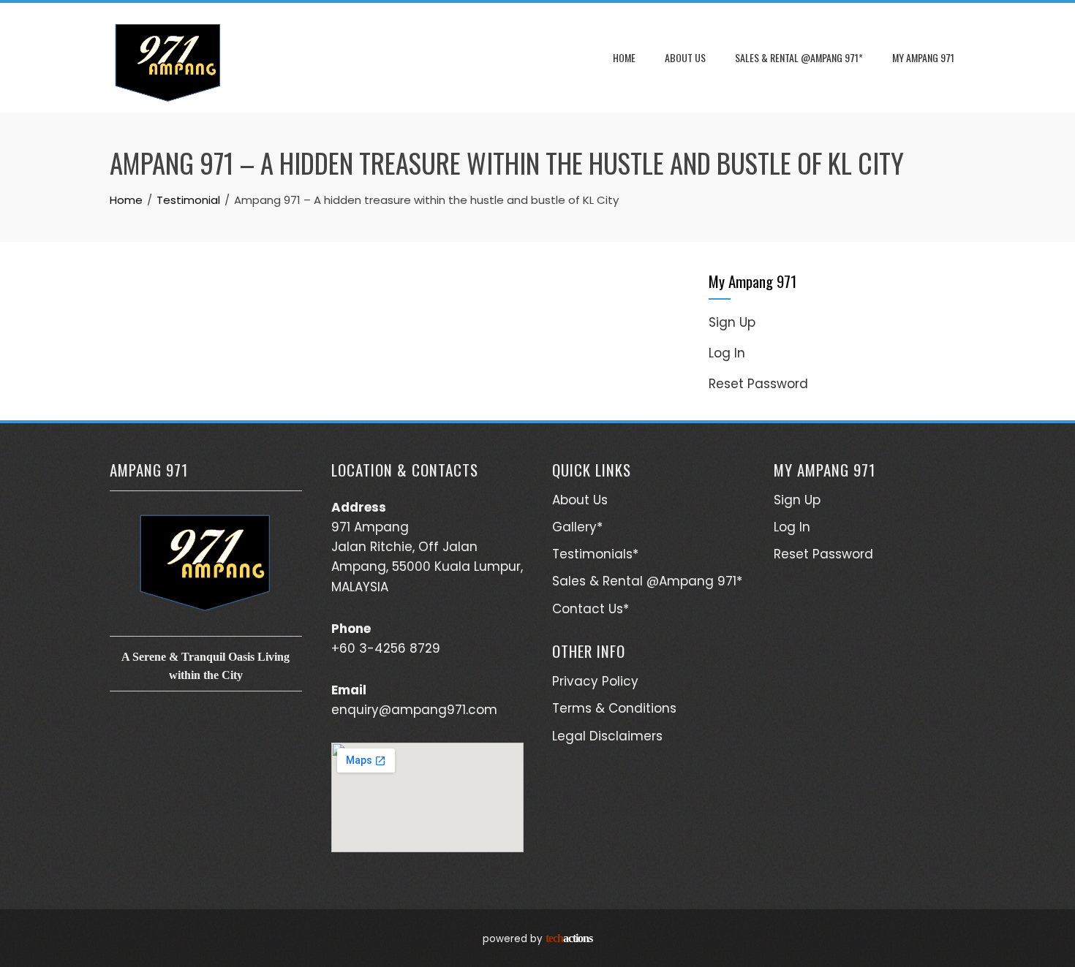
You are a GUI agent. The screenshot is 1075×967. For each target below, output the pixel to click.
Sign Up (732, 322)
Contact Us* (590, 609)
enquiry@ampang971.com (414, 709)
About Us (685, 57)
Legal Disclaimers (607, 736)
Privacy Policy (595, 681)
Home (624, 57)
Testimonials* (595, 554)
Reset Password (758, 384)
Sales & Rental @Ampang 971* (799, 57)
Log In (727, 353)
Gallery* (577, 527)
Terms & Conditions (614, 708)
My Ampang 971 (923, 57)
